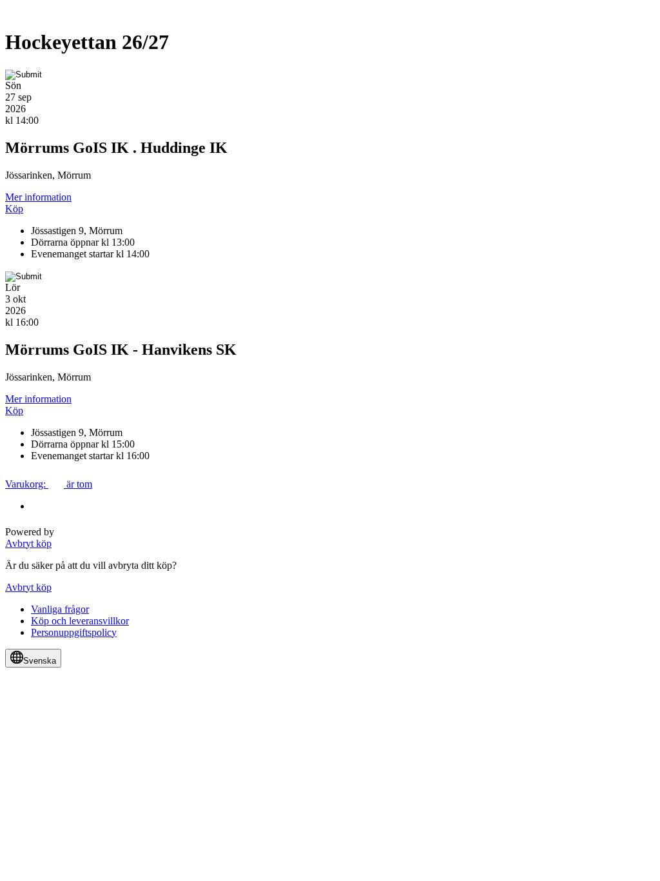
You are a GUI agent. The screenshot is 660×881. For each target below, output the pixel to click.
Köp (14, 208)
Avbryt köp (28, 543)
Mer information (38, 197)
